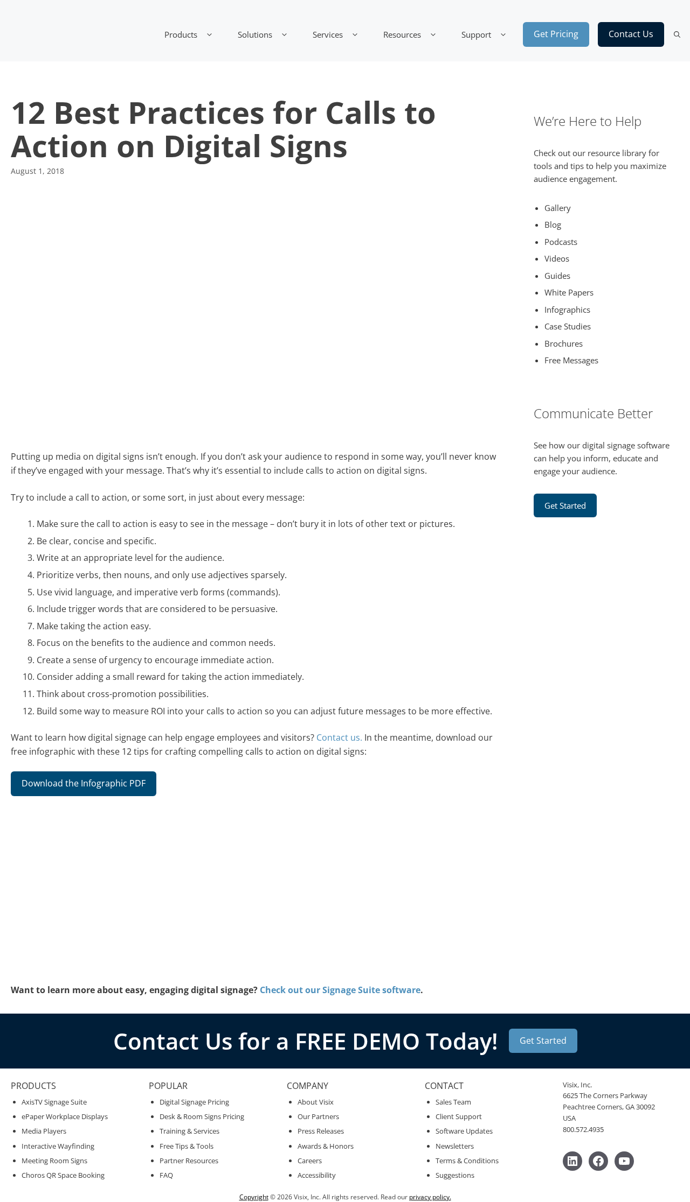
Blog (552, 224)
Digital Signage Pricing (194, 1102)
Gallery (557, 207)
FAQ (166, 1175)
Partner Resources (189, 1160)
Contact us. (339, 737)
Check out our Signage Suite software (340, 990)
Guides (557, 275)
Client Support (459, 1116)
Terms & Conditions (467, 1160)
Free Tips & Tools (186, 1146)
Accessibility (317, 1175)
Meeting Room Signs (54, 1160)
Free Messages (571, 360)
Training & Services (189, 1131)
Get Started (565, 505)
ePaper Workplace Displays (65, 1116)
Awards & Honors (326, 1146)
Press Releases (321, 1131)
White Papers (569, 292)
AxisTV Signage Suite (54, 1102)
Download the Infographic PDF (84, 783)
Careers (310, 1160)
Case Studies (567, 326)
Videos (556, 258)
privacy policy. (430, 1196)
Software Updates (464, 1131)
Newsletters (455, 1146)
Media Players (44, 1131)
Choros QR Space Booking (63, 1175)
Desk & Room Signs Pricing (202, 1116)
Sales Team (453, 1102)
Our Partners (318, 1116)
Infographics (567, 309)
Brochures (563, 343)
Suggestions (455, 1175)
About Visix (316, 1102)
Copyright (253, 1196)
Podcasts (560, 241)
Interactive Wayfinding (58, 1146)
